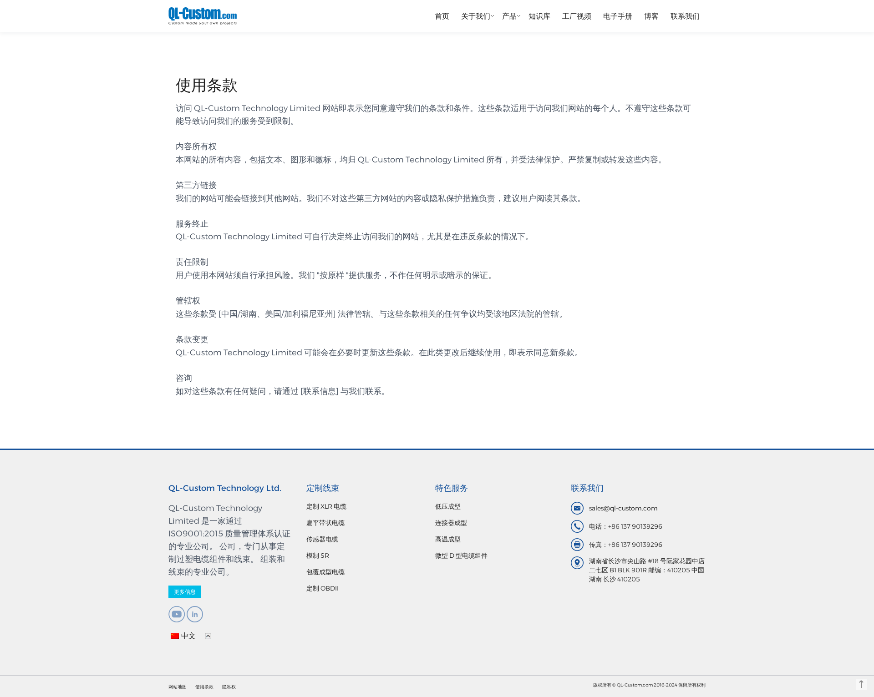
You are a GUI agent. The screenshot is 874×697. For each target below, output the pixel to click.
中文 (188, 635)
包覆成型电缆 (325, 572)
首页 (442, 16)
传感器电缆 (322, 539)
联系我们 (685, 16)
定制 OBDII (322, 588)
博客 (651, 16)
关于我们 (475, 16)
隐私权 (229, 687)
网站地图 (177, 687)
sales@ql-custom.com (623, 508)
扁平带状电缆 (325, 523)
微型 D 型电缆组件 (461, 555)
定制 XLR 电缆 (326, 506)
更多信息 (185, 591)
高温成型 (448, 539)
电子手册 (617, 16)
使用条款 (204, 687)
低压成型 (448, 506)
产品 (509, 16)
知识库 (539, 16)
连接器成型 (451, 523)
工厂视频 (576, 16)
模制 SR (317, 555)
